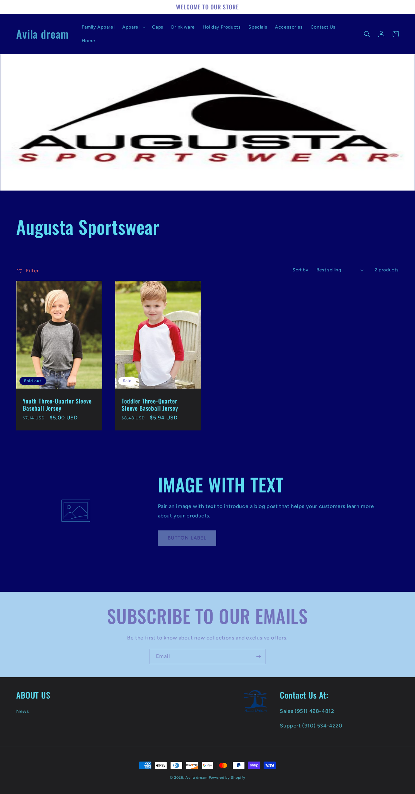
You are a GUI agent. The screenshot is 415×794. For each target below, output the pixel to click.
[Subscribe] (258, 656)
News (22, 711)
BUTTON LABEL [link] (187, 538)
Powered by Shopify (227, 777)
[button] (133, 27)
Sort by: (301, 270)
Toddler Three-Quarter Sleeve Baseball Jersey (150, 404)
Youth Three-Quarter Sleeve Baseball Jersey (57, 404)
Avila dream (196, 777)
